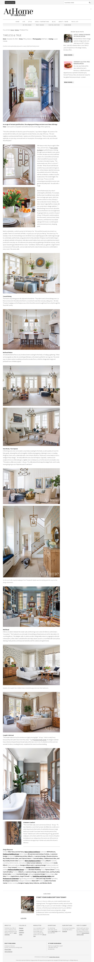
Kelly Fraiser (54, 931)
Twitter (20, 934)
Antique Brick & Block (33, 867)
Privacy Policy (8, 949)
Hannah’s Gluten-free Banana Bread (82, 62)
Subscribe (23, 918)
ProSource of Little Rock (11, 878)
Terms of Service (8, 951)
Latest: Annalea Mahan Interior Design (82, 35)
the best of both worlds (39, 740)
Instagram (21, 932)
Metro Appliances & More (33, 861)
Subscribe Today (10, 2)
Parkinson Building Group (11, 854)
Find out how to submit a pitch (83, 933)
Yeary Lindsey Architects (32, 852)
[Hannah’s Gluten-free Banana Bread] (69, 65)
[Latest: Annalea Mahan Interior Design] (69, 38)
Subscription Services (54, 957)
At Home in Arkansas (18, 11)
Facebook (21, 930)
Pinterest (21, 928)
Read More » (68, 55)
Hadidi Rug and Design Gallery (42, 876)
